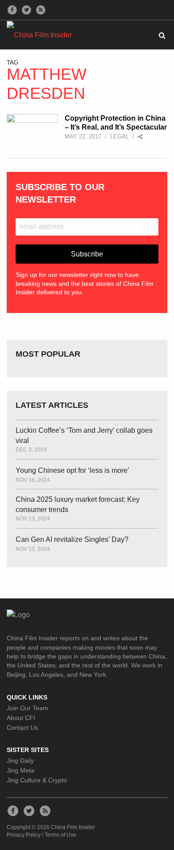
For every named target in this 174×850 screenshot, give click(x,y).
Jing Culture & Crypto (37, 780)
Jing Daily (20, 760)
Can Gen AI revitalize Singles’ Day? (72, 539)
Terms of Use (60, 835)
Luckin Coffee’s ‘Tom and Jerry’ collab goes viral (84, 435)
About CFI (21, 717)
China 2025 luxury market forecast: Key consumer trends (78, 504)
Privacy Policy (24, 835)
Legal (119, 136)
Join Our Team (27, 708)
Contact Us (22, 727)
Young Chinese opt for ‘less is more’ (72, 470)
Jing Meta (20, 770)
